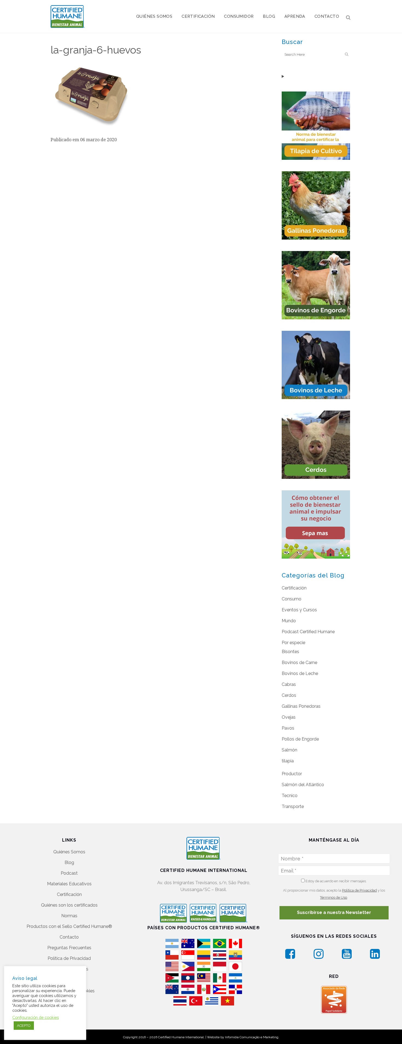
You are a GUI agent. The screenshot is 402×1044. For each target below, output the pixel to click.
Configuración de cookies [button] (35, 1017)
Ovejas (289, 717)
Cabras (289, 684)
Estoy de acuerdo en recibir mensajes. (336, 881)
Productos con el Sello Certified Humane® (69, 926)
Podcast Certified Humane (308, 631)
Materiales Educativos (69, 883)
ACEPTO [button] (24, 1026)
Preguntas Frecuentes (69, 947)
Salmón (289, 750)
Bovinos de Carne (299, 662)
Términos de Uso (333, 897)
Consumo (291, 598)
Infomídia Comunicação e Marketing (251, 1037)
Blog (69, 862)
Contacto (69, 937)
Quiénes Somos (69, 851)
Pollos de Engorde (300, 739)
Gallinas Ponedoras (301, 706)
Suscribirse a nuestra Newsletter (334, 912)
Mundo (289, 620)
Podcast (69, 873)
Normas (69, 915)
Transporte (293, 806)
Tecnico (290, 795)
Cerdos (289, 695)
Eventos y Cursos (299, 609)
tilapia (288, 760)
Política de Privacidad (69, 958)
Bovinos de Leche (300, 673)
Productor (292, 773)
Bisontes (290, 651)
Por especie (293, 642)
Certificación (294, 588)
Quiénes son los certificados (69, 905)
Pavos (288, 728)
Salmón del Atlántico (303, 784)
